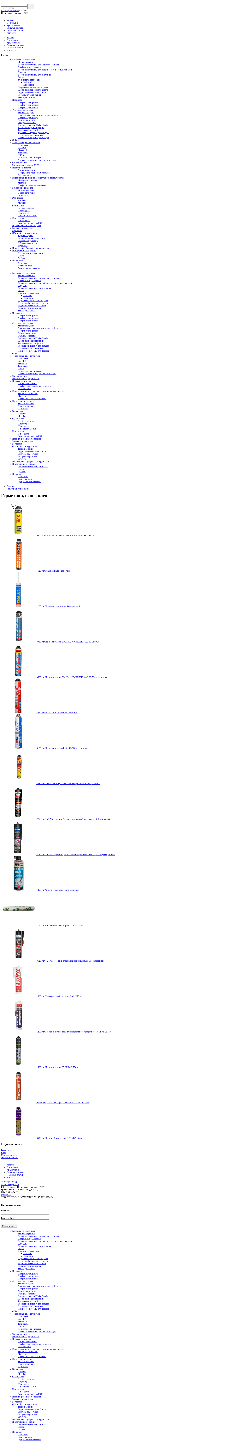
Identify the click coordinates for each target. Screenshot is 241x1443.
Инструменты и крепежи (24, 250)
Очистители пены (26, 193)
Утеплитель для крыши (29, 80)
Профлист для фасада (28, 102)
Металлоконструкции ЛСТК (25, 165)
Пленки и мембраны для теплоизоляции (37, 160)
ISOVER (22, 147)
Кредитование (13, 25)
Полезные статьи (15, 30)
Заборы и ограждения (22, 228)
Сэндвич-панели (20, 162)
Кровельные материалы (23, 59)
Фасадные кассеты (27, 122)
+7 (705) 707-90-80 (10, 10)
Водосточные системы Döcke (32, 92)
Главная (10, 486)
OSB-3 (15, 140)
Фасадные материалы (22, 110)
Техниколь (23, 152)
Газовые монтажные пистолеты (33, 253)
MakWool (22, 150)
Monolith (22, 203)
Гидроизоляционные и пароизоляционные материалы (38, 178)
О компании (12, 23)
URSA (21, 155)
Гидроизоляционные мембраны (33, 87)
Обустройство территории (24, 233)
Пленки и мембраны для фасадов (33, 137)
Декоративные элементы (29, 268)
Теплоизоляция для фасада (30, 130)
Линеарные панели (27, 120)
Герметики (23, 195)
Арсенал (22, 200)
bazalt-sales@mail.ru (10, 1184)
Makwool (27, 82)
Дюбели (22, 258)
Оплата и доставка (15, 28)
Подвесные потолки (22, 168)
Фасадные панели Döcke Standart (33, 125)
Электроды (17, 198)
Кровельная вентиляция (29, 95)
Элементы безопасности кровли (33, 90)
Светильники (24, 175)
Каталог (10, 20)
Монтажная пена (26, 190)
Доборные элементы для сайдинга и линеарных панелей (45, 70)
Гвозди (21, 255)
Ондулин (22, 72)
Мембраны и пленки (28, 180)
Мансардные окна (26, 97)
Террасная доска (25, 235)
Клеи (3, 1152)
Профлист (17, 100)
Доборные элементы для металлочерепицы (38, 65)
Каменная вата (25, 266)
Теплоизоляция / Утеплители (26, 142)
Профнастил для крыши (29, 67)
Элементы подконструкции (31, 127)
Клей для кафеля (26, 208)
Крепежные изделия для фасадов (33, 132)
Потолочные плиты (27, 170)
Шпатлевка (23, 213)
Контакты (11, 33)
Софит (21, 77)
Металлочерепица (26, 62)
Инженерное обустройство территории (31, 248)
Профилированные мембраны (32, 185)
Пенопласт (17, 260)
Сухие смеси (18, 205)
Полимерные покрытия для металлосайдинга (39, 115)
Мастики (22, 183)
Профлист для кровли (28, 105)
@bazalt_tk (6, 1194)
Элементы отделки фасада (30, 135)
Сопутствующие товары (29, 157)
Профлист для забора (28, 107)
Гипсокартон (18, 218)
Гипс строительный (27, 215)
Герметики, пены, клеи (23, 188)
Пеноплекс (28, 85)
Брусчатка (17, 230)
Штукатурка (24, 210)
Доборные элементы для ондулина (34, 75)
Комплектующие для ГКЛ (30, 223)
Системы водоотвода (28, 240)
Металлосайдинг (26, 112)
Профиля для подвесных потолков (34, 173)
